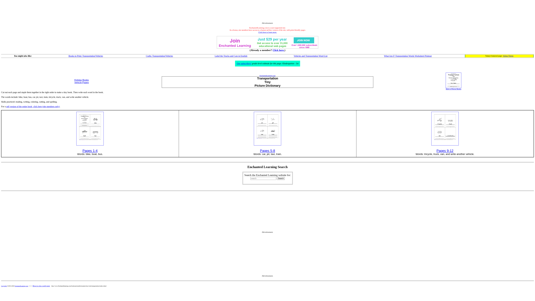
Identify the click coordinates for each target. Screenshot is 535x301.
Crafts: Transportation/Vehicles (159, 56)
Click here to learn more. (267, 32)
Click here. (278, 50)
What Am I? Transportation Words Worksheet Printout (408, 56)
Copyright (4, 286)
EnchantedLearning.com (267, 75)
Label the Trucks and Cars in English (231, 56)
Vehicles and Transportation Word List (310, 56)
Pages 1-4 (90, 151)
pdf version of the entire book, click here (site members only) (33, 106)
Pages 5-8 (267, 151)
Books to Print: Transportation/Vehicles (86, 56)
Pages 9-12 (444, 151)
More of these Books (453, 89)
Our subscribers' (244, 63)
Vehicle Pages (81, 82)
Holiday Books (81, 80)
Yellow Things (508, 56)
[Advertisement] (267, 11)
